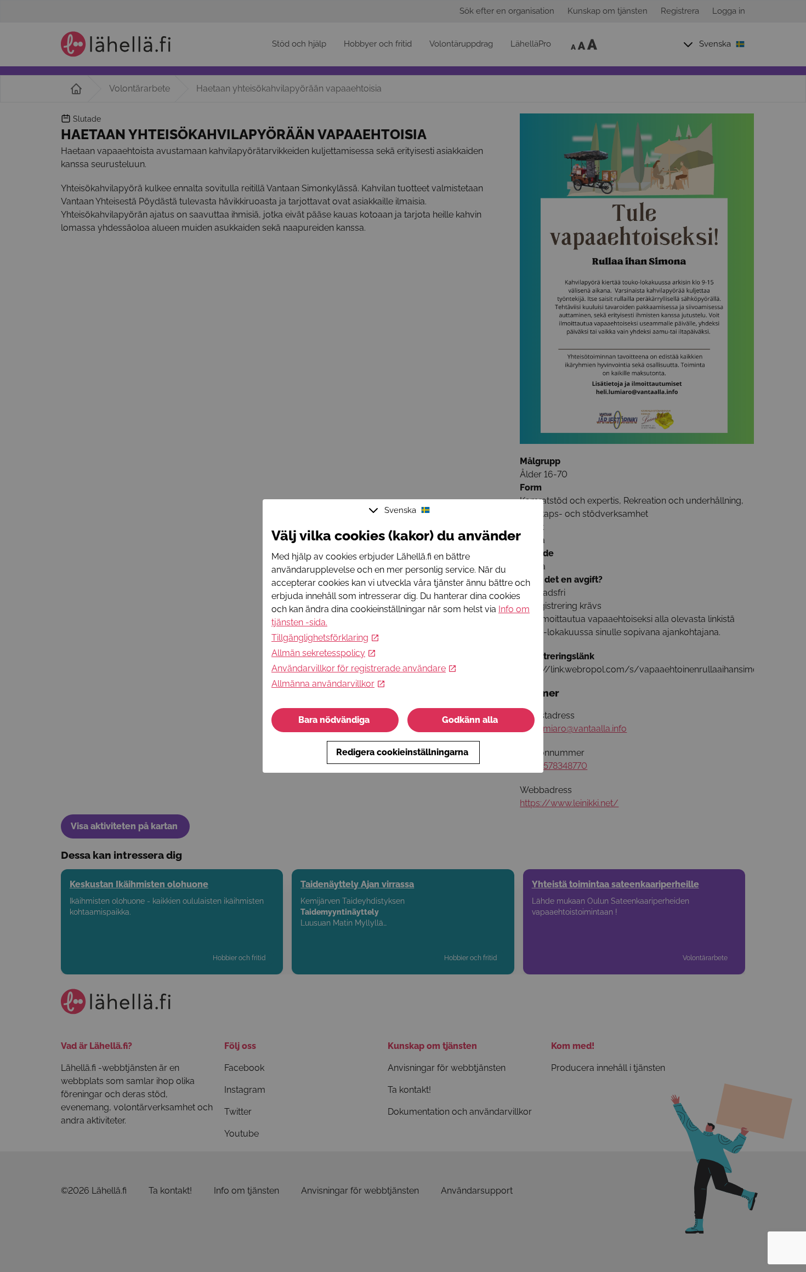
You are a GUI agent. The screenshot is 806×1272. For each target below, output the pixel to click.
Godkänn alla (470, 720)
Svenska (400, 510)
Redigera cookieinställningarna (402, 752)
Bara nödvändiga (334, 720)
